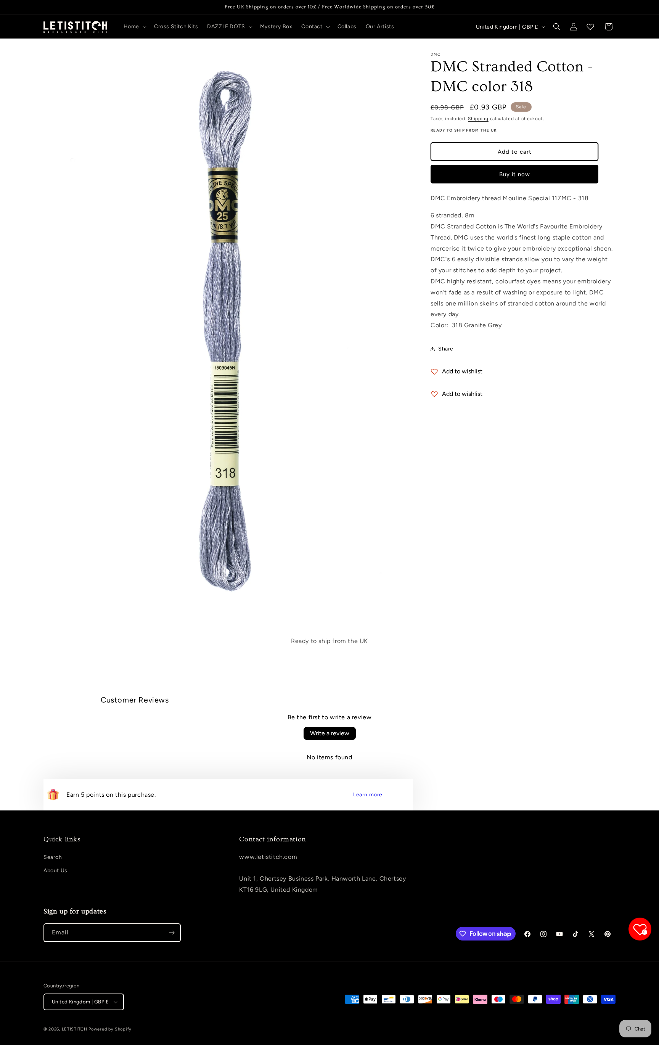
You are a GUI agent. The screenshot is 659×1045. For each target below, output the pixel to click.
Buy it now (514, 174)
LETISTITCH (74, 1029)
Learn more (368, 794)
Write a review (329, 733)
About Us (55, 870)
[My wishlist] (590, 26)
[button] (134, 27)
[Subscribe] (171, 932)
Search (52, 857)
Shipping (478, 118)
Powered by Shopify (110, 1029)
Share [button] (445, 349)
